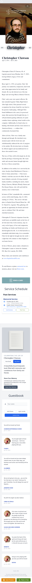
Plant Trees (22, 310)
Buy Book (17, 361)
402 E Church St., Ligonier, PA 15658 (16, 306)
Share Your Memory (10, 387)
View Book (8, 361)
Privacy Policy (11, 575)
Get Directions (9, 310)
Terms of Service (20, 575)
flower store (20, 269)
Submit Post (16, 415)
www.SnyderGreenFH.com (12, 258)
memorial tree (22, 266)
